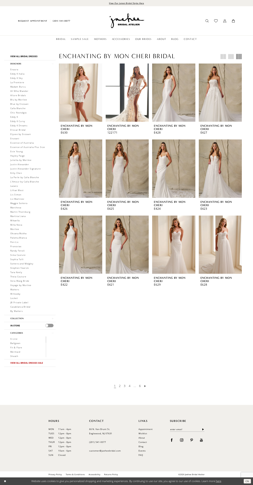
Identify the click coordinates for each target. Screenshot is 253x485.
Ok (247, 481)
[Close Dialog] (5, 481)
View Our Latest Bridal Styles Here (126, 3)
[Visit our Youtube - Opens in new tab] (201, 440)
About (142, 437)
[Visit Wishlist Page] (215, 21)
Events (142, 450)
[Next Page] (145, 386)
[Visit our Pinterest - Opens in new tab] (191, 440)
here (218, 481)
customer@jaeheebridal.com (105, 450)
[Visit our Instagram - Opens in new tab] (181, 440)
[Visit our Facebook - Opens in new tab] (171, 440)
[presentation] (49, 325)
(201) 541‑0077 (97, 442)
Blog (141, 446)
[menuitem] (32, 21)
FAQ (141, 455)
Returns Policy (111, 474)
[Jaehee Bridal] (126, 21)
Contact (143, 442)
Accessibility (94, 474)
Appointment (146, 429)
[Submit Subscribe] (202, 429)
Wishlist (143, 433)
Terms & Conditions (75, 474)
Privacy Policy (55, 474)
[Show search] (207, 20)
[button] (224, 20)
